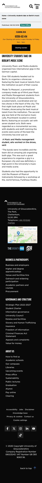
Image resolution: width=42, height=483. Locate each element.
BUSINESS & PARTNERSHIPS (17, 260)
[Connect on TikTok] (20, 435)
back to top (26, 468)
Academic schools (14, 360)
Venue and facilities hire (17, 275)
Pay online (11, 392)
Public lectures (13, 382)
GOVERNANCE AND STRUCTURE (18, 299)
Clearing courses (21, 48)
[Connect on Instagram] (20, 428)
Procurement (12, 291)
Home (4, 15)
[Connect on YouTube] (33, 428)
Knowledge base (20, 413)
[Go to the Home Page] (17, 203)
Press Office (25, 25)
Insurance (10, 326)
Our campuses (12, 364)
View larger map (30, 229)
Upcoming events (14, 371)
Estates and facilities (16, 319)
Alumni (9, 389)
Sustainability (12, 378)
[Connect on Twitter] (14, 428)
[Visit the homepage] (11, 6)
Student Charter (13, 308)
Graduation (11, 385)
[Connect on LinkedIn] (27, 428)
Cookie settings (20, 420)
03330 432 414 (21, 36)
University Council (14, 315)
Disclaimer (29, 409)
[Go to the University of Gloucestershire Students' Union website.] (29, 251)
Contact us (29, 417)
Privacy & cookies (15, 417)
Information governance (17, 312)
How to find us (13, 357)
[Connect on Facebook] (7, 428)
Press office (11, 374)
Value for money (14, 343)
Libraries (10, 367)
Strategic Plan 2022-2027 (18, 305)
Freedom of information (17, 330)
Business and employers (17, 265)
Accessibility (11, 409)
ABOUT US (10, 351)
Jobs (21, 409)
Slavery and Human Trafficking (21, 323)
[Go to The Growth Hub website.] (16, 251)
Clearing (10, 396)
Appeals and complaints (17, 340)
